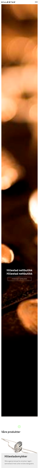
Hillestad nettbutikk (19, 279)
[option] (19, 213)
